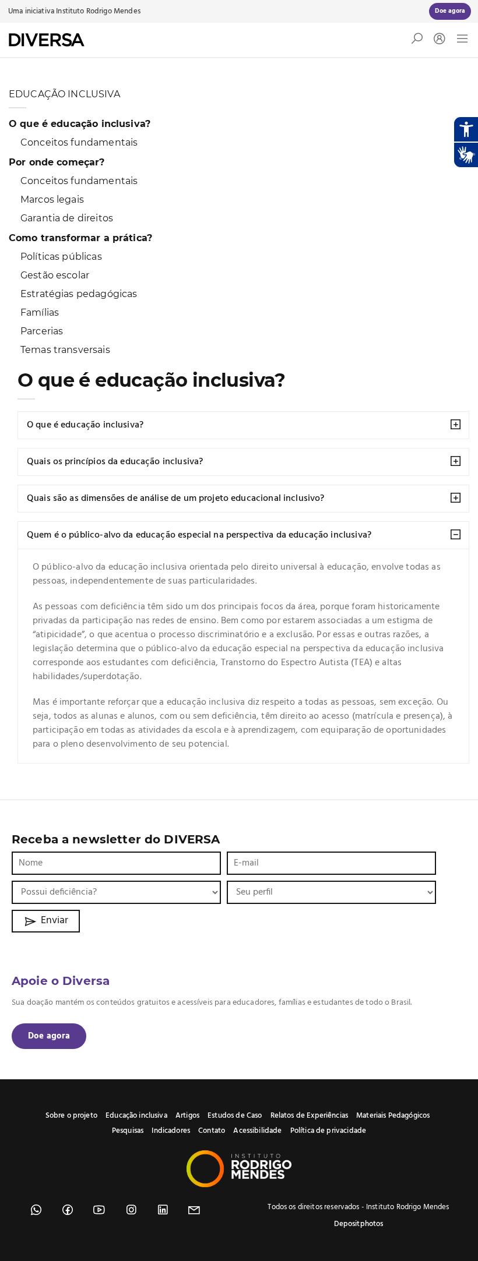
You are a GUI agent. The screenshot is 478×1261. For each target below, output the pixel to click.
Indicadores (171, 1131)
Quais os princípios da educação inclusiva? (115, 461)
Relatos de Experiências (309, 1116)
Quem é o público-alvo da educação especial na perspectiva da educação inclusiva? (199, 535)
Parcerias (41, 331)
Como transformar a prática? (80, 237)
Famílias (39, 312)
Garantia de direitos (66, 218)
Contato (211, 1131)
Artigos (187, 1116)
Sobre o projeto (71, 1116)
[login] (437, 40)
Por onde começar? (57, 162)
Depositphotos (359, 1224)
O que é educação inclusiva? (79, 123)
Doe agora (49, 1036)
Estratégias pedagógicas (78, 293)
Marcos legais (52, 199)
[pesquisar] (417, 41)
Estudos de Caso (235, 1116)
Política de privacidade (328, 1131)
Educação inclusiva (136, 1116)
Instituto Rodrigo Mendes (98, 11)
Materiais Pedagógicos (393, 1116)
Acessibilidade (257, 1131)
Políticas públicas (61, 256)
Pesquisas (127, 1131)
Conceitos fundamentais (79, 142)
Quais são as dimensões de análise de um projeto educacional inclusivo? (176, 498)
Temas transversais (65, 349)
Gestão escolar (54, 275)
